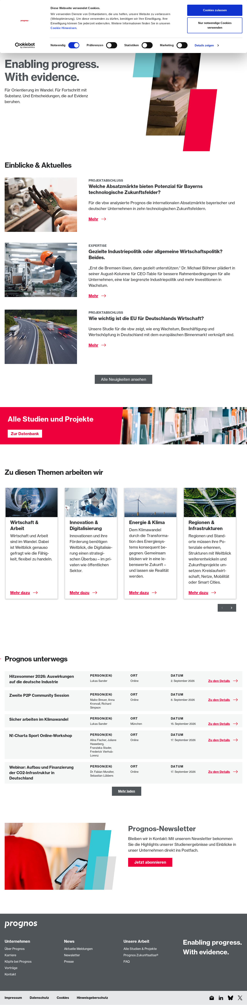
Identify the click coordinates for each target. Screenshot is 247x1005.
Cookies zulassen (215, 10)
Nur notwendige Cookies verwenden (215, 25)
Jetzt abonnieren (150, 862)
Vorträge (11, 968)
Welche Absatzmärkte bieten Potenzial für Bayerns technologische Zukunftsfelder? (146, 189)
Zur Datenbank (25, 433)
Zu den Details (219, 681)
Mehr (93, 219)
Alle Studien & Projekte (140, 949)
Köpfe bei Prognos (18, 961)
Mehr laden (126, 791)
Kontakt (10, 974)
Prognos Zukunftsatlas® (141, 955)
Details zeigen (204, 45)
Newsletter (72, 955)
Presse (69, 961)
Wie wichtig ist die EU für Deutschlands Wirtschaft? (146, 318)
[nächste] (231, 608)
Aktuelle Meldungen (78, 949)
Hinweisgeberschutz (92, 998)
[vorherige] (222, 608)
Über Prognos (15, 949)
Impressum (13, 998)
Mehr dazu (20, 592)
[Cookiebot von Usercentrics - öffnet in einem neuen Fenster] (25, 45)
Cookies (63, 998)
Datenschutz (39, 998)
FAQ (127, 961)
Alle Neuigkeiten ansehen (123, 379)
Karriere (10, 955)
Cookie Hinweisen (63, 28)
